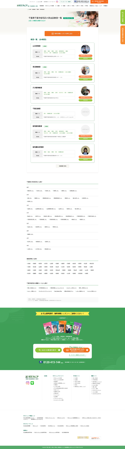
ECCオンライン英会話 (85, 425)
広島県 (80, 270)
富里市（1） (82, 219)
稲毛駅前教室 (37, 126)
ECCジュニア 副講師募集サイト (74, 417)
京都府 (34, 270)
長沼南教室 (36, 67)
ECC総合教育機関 (26, 425)
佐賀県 (51, 273)
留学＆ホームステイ (61, 417)
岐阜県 (74, 266)
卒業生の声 (56, 393)
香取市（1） (67, 198)
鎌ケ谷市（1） (76, 198)
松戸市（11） (30, 241)
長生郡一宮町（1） (48, 216)
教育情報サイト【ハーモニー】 (49, 1)
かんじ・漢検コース (31, 291)
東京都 (34, 266)
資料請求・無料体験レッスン (59, 383)
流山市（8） (30, 226)
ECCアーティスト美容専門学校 (41, 432)
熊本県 (62, 273)
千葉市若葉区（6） (65, 219)
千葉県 (28, 266)
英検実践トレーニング (97, 381)
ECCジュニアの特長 (50, 5)
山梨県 (40, 266)
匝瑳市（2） (69, 208)
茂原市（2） (48, 241)
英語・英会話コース (31, 287)
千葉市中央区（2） (92, 216)
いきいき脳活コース (80, 291)
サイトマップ (32, 1)
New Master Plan (58, 291)
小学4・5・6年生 (79, 5)
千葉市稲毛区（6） (81, 216)
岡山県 (75, 270)
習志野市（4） (39, 226)
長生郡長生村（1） (70, 216)
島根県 (69, 270)
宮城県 (57, 263)
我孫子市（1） (30, 190)
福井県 (68, 266)
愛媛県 (34, 273)
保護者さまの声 (57, 391)
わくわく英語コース (92, 291)
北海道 (28, 263)
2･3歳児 (76, 378)
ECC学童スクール (51, 425)
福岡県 (45, 273)
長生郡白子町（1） (59, 216)
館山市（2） (30, 216)
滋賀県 (28, 270)
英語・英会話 (95, 378)
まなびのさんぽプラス (97, 393)
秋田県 (40, 263)
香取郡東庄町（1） (58, 198)
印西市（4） (56, 190)
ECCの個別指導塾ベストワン (29, 417)
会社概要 (56, 396)
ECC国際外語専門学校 (27, 432)
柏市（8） (29, 198)
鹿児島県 (80, 273)
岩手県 (45, 263)
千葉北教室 (36, 108)
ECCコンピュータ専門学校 (54, 432)
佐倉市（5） (30, 208)
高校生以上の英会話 (96, 383)
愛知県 (85, 266)
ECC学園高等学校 (65, 432)
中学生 (86, 5)
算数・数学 (95, 386)
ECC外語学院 (43, 425)
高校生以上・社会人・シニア (96, 5)
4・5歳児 (63, 5)
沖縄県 (86, 273)
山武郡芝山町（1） (40, 208)
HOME (45, 375)
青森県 (34, 263)
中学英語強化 (95, 379)
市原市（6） (48, 190)
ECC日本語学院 (61, 425)
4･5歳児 (76, 379)
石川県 (62, 266)
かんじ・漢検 (95, 388)
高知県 (40, 273)
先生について (56, 389)
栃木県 (74, 263)
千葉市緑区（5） (43, 219)
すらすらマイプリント (97, 390)
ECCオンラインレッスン (50, 417)
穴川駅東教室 (37, 88)
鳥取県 (63, 270)
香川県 (28, 273)
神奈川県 (92, 263)
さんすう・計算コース (71, 287)
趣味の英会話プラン (69, 291)
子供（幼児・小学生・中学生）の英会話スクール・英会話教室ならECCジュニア (61, 447)
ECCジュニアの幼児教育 (59, 379)
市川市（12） (40, 190)
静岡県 (79, 266)
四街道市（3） (48, 249)
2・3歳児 (58, 5)
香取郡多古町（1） (47, 198)
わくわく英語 (95, 385)
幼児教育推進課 (40, 417)
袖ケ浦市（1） (78, 208)
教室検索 (42, 5)
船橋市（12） (30, 234)
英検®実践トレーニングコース (57, 287)
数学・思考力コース (83, 287)
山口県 (86, 270)
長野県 (45, 266)
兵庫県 (45, 270)
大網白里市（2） (73, 190)
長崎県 (57, 273)
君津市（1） (30, 201)
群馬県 (79, 263)
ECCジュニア (35, 425)
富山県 (57, 266)
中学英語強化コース (43, 287)
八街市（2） (30, 249)
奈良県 (51, 270)
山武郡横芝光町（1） (51, 208)
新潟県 (51, 266)
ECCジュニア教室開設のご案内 (72, 425)
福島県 (62, 263)
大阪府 (40, 270)
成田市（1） (47, 226)
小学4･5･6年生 (77, 383)
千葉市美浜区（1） (54, 219)
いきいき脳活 (95, 391)
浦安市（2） (64, 190)
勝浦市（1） (37, 198)
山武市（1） (61, 208)
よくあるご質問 (39, 1)
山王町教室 (36, 46)
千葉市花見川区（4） (32, 219)
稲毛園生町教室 (38, 147)
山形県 (51, 263)
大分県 (68, 273)
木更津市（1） (85, 198)
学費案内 (105, 5)
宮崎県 (74, 273)
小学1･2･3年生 (77, 381)
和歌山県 (58, 270)
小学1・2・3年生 (70, 5)
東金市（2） (74, 219)
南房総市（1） (39, 241)
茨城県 (68, 263)
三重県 (91, 266)
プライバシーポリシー (58, 398)
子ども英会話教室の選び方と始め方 (61, 388)
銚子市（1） (38, 216)
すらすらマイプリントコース (45, 291)
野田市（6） (55, 226)
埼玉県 (85, 263)
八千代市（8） (39, 249)
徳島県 (92, 270)
